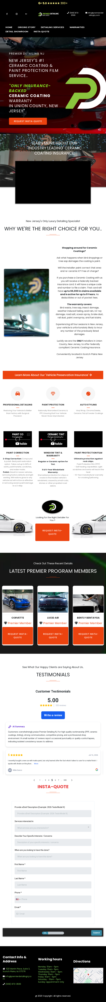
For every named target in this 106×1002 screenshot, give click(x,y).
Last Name (20, 878)
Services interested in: (24, 821)
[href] (88, 975)
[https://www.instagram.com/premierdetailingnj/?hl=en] (16, 13)
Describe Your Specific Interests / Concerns (33, 836)
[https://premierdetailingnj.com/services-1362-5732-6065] (88, 393)
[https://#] (17, 601)
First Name (20, 864)
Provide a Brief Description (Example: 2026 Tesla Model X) (40, 807)
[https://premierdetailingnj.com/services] (17, 393)
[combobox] (53, 828)
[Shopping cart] (101, 29)
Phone (18, 892)
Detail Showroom (17, 31)
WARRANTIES (77, 27)
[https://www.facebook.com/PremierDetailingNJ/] (7, 13)
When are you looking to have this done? (32, 850)
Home (9, 27)
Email (18, 907)
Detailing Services (52, 27)
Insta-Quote (41, 31)
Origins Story (26, 27)
